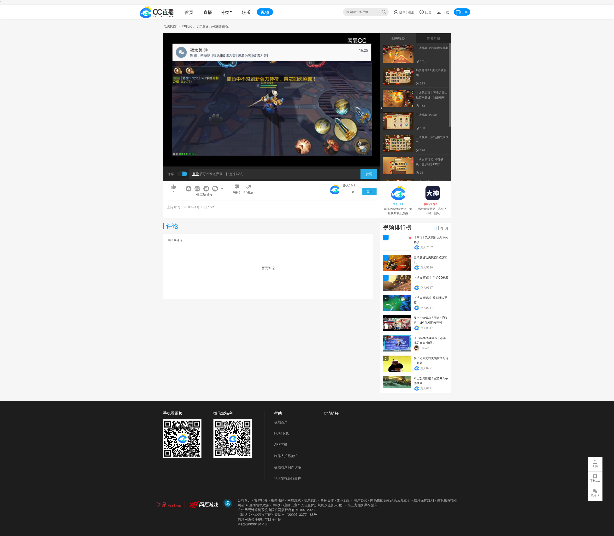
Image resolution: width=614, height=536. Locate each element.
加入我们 (343, 500)
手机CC (595, 480)
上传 (595, 466)
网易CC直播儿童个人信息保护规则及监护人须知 (308, 504)
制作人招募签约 (286, 455)
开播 (465, 12)
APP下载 (280, 444)
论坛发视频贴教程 (287, 478)
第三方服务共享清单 (363, 504)
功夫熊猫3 (170, 26)
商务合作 (327, 500)
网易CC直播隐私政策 (253, 504)
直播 (207, 12)
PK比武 (187, 26)
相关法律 (277, 500)
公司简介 (244, 500)
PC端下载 (281, 433)
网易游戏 (294, 500)
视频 (264, 12)
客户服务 (261, 500)
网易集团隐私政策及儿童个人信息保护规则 (402, 500)
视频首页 (281, 421)
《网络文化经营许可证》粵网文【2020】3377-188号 (277, 514)
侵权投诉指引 (447, 500)
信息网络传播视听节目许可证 (259, 519)
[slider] (271, 155)
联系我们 (310, 500)
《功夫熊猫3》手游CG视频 (431, 277)
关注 (369, 191)
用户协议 (360, 500)
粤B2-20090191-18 (252, 524)
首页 (189, 12)
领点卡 (595, 495)
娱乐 (246, 12)
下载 (445, 12)
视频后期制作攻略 (287, 467)
